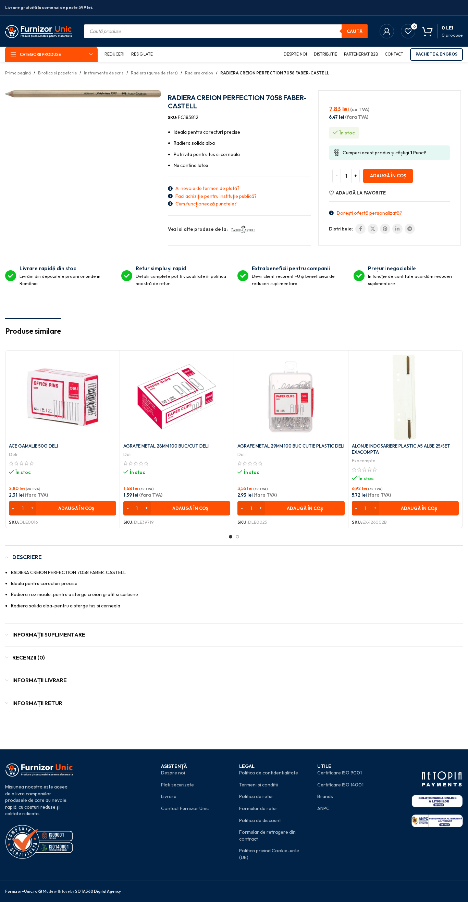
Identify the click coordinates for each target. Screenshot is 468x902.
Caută (354, 31)
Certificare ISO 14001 (340, 785)
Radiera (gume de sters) (154, 72)
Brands (325, 796)
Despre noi (173, 773)
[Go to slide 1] (230, 536)
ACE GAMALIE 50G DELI (33, 446)
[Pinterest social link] (385, 229)
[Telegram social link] (410, 229)
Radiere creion (199, 72)
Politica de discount (260, 820)
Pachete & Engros (436, 54)
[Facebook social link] (360, 229)
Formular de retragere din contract (267, 835)
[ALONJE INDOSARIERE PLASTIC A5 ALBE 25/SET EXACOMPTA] (405, 397)
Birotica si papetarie (57, 72)
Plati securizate (177, 785)
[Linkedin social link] (397, 229)
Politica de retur (256, 796)
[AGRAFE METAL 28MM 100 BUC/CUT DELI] (177, 397)
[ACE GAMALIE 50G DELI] (62, 397)
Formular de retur (258, 808)
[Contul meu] (386, 31)
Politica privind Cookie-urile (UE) (269, 854)
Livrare (168, 796)
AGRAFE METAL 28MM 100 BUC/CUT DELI (166, 446)
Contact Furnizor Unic (185, 808)
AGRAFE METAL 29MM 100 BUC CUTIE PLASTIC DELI (290, 446)
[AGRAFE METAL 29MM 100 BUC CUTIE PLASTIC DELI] (291, 397)
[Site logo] (38, 30)
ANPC (323, 808)
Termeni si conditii (258, 785)
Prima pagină (18, 72)
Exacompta (363, 460)
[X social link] (373, 229)
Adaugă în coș (388, 175)
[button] (62, 508)
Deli (13, 454)
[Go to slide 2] (237, 536)
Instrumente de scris (104, 72)
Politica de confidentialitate (268, 773)
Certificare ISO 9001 (339, 773)
